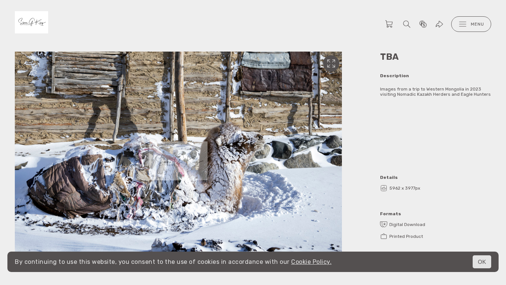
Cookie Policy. (311, 261)
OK (482, 262)
